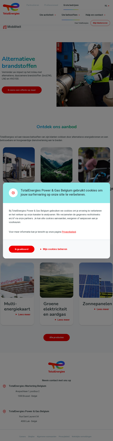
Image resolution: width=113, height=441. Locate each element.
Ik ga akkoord (21, 249)
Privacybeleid (69, 231)
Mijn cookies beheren (55, 249)
